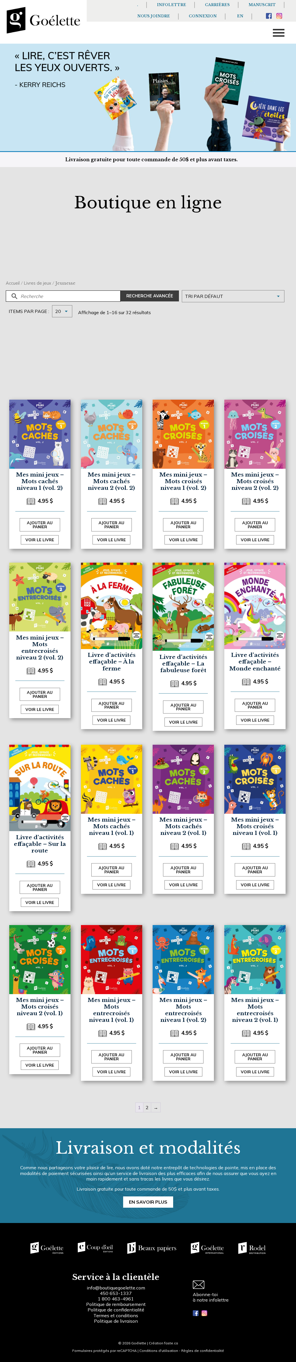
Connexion (203, 16)
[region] (75, 1318)
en (240, 16)
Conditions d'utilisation (158, 1350)
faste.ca (171, 1343)
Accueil (13, 283)
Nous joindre (153, 16)
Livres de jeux (37, 283)
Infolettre (171, 5)
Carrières (217, 5)
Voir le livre (39, 539)
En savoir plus (148, 1202)
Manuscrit (262, 5)
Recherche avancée (149, 296)
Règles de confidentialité (202, 1350)
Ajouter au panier (40, 524)
